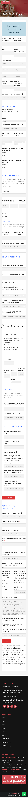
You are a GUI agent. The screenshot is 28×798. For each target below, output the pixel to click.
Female (5, 216)
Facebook (6, 583)
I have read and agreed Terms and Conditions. (13, 619)
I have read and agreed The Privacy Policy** (14, 625)
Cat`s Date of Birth (5, 201)
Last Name (18, 40)
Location (5, 118)
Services (4, 735)
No (4, 155)
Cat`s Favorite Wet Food (19, 233)
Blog (3, 728)
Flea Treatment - (10, 452)
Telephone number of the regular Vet (14, 539)
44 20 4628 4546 (13, 686)
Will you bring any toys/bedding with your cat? (13, 553)
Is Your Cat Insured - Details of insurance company (12, 312)
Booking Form (6, 742)
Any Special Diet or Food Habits (13, 243)
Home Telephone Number (7, 82)
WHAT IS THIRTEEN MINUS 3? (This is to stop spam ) (14, 630)
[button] (25, 3)
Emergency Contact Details (12, 94)
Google (6, 578)
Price (3, 721)
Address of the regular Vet (12, 530)
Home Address (7, 60)
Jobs (3, 725)
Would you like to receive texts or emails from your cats (13, 564)
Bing (4, 581)
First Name (6, 40)
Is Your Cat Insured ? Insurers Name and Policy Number (13, 483)
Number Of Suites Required (12, 125)
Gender (13, 379)
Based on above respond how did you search (20, 573)
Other (5, 589)
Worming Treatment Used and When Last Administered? (12, 301)
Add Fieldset (8, 497)
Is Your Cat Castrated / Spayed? (13, 274)
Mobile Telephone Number (18, 83)
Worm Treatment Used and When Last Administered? (13, 471)
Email (3, 49)
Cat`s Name (6, 191)
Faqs (3, 718)
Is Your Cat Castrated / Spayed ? (12, 442)
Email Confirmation (20, 50)
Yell (5, 586)
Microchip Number (22, 201)
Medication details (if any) (12, 513)
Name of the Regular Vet (11, 521)
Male (5, 213)
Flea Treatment (8, 282)
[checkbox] (2, 152)
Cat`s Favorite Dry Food (7, 233)
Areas (3, 732)
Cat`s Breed (12, 201)
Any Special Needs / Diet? (12, 414)
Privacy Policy (6, 746)
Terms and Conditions (9, 597)
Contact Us (5, 739)
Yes (4, 153)
